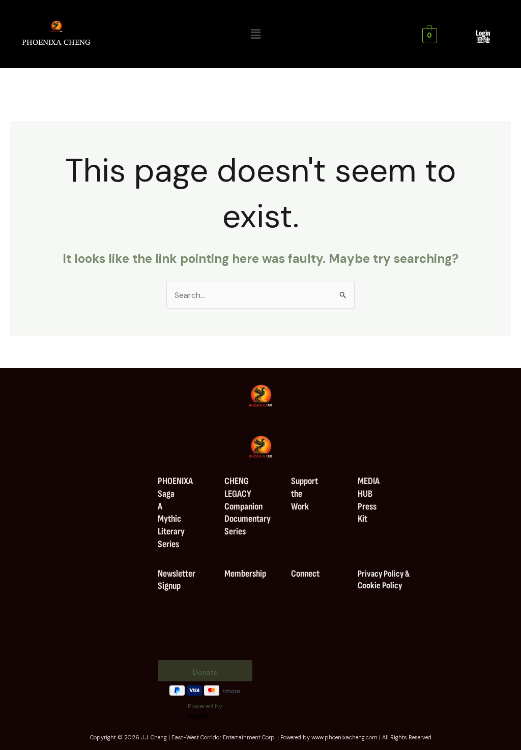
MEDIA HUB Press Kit (369, 500)
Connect (305, 574)
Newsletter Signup (176, 580)
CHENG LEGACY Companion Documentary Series (247, 506)
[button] (256, 34)
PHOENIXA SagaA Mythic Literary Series (175, 512)
